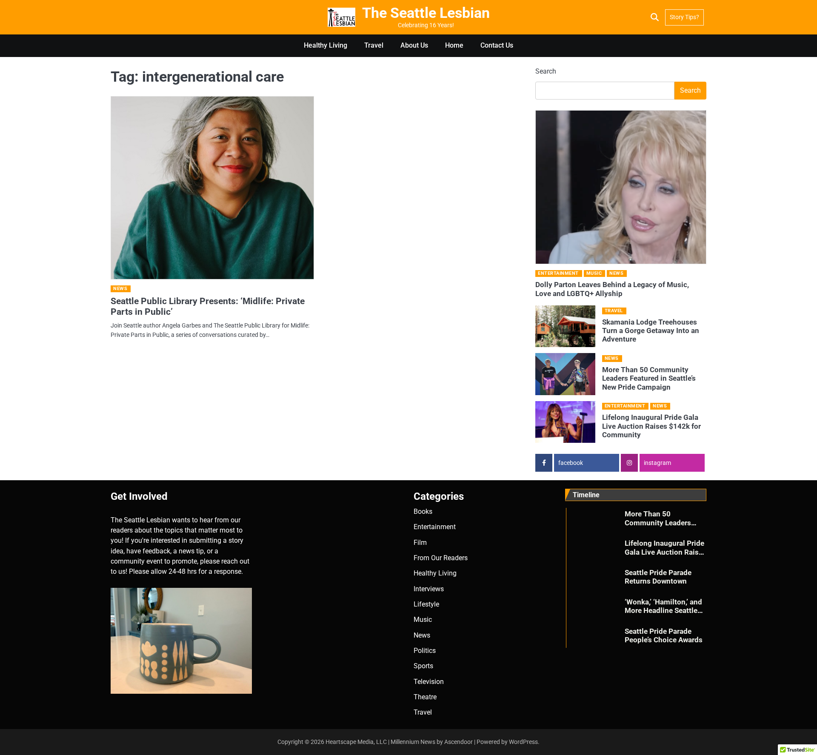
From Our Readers (441, 558)
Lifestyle (426, 604)
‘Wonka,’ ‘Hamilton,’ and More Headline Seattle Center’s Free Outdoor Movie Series (663, 615)
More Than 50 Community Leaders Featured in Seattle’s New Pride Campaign (649, 378)
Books (423, 511)
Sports (423, 666)
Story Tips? (684, 17)
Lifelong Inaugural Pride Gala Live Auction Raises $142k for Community (651, 426)
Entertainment (558, 273)
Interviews (429, 589)
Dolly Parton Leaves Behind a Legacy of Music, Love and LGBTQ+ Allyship (612, 288)
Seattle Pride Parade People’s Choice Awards (664, 635)
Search (545, 71)
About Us (414, 45)
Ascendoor (458, 741)
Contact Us (496, 45)
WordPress (523, 741)
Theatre (425, 697)
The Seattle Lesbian (426, 13)
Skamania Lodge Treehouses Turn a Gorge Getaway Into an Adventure (650, 331)
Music (594, 273)
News (120, 288)
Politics (425, 651)
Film (420, 542)
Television (429, 682)
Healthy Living (325, 45)
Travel (373, 45)
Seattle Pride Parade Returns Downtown (658, 576)
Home (454, 45)
